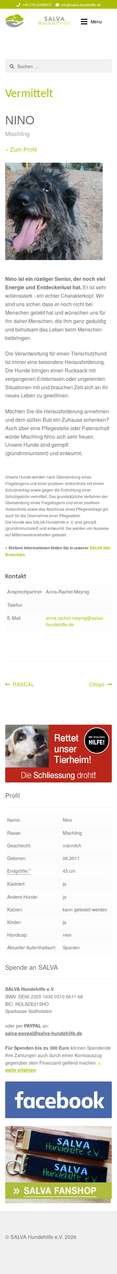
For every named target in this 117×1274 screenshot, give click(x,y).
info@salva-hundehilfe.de (81, 5)
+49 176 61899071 (37, 5)
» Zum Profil (21, 149)
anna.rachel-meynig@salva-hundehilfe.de (75, 621)
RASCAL (23, 684)
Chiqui (99, 684)
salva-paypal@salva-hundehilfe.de (43, 1033)
